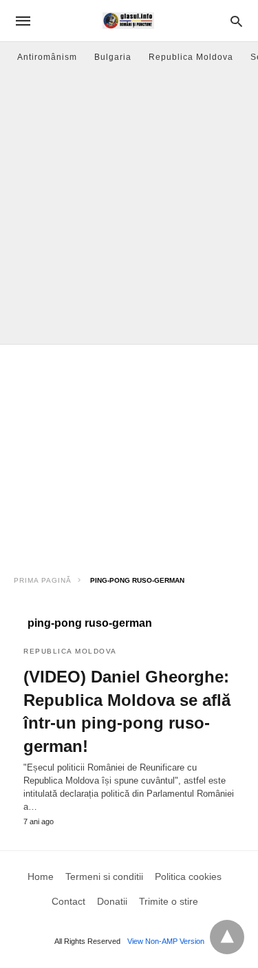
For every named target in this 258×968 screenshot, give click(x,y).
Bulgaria (112, 57)
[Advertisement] (129, 208)
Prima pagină (43, 580)
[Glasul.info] (128, 20)
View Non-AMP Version (165, 941)
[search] (236, 21)
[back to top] (227, 937)
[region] (129, 455)
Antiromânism (47, 57)
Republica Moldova (191, 57)
